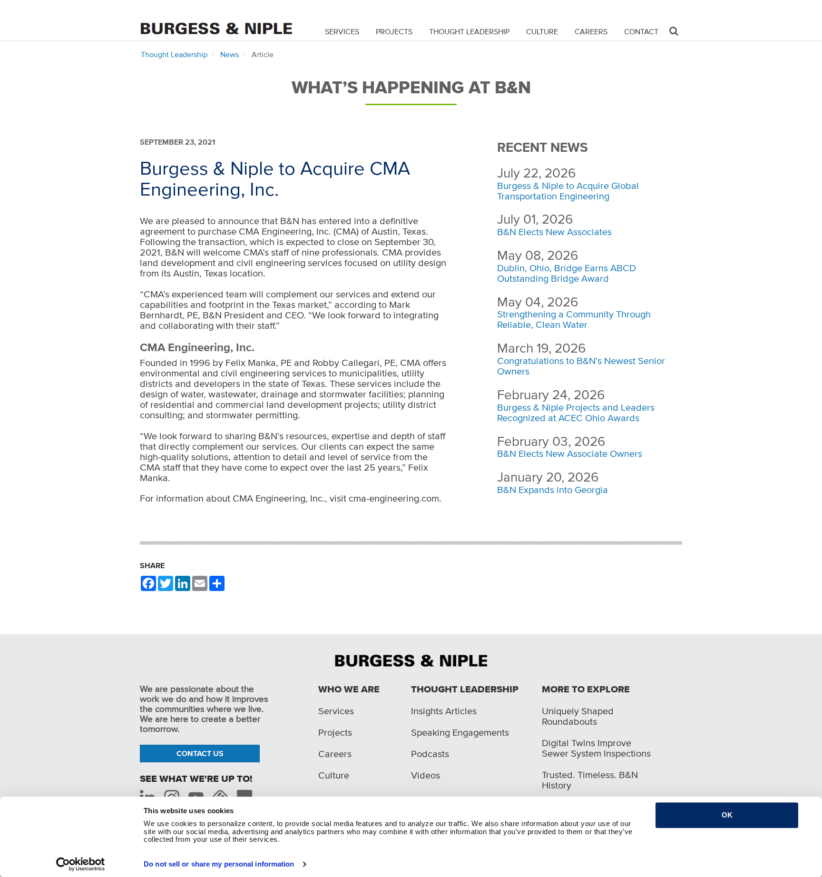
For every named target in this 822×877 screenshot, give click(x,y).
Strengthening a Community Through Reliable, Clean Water (574, 319)
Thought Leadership (469, 31)
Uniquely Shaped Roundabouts (578, 716)
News (229, 54)
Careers (591, 31)
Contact (641, 31)
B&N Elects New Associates (554, 232)
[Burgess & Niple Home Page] (411, 660)
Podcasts (430, 754)
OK (727, 815)
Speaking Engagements (460, 732)
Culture (542, 31)
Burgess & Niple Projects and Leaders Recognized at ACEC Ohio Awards (576, 412)
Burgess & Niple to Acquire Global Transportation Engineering (568, 190)
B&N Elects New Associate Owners (569, 453)
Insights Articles (444, 711)
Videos (425, 775)
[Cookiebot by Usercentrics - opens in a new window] (80, 864)
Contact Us (200, 753)
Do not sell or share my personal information (219, 864)
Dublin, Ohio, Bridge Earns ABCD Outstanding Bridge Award (566, 273)
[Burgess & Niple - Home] (216, 19)
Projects (394, 31)
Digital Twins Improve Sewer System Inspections (596, 748)
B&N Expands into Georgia (552, 489)
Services (342, 31)
